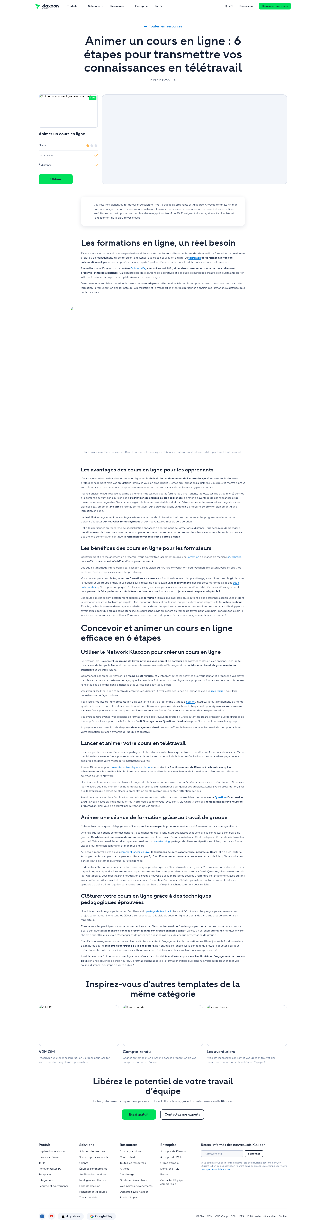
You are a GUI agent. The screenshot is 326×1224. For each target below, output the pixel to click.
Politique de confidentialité (261, 1216)
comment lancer (135, 852)
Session (190, 701)
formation (193, 557)
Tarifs (158, 6)
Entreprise (141, 6)
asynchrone (234, 557)
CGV (209, 1216)
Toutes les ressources (165, 26)
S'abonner (254, 1153)
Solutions (93, 6)
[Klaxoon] (47, 6)
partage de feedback (158, 911)
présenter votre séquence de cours (132, 767)
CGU (233, 1216)
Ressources (117, 6)
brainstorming (161, 841)
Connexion (246, 6)
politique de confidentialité (215, 1169)
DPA (241, 1216)
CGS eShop (221, 1216)
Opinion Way (138, 268)
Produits (72, 6)
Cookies (283, 1216)
